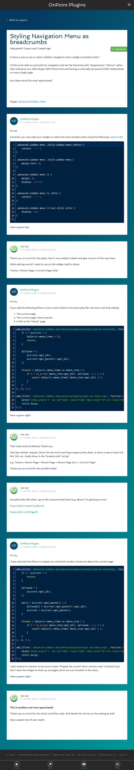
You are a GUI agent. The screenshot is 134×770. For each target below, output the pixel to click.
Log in (123, 755)
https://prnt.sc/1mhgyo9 (24, 512)
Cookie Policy (108, 755)
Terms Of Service (64, 755)
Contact (83, 768)
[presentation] (69, 182)
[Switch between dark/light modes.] (129, 4)
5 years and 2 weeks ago (38, 122)
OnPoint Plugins (67, 5)
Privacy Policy (87, 755)
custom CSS (116, 137)
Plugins (17, 768)
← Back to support (17, 20)
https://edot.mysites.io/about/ (27, 505)
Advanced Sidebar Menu (32, 101)
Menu (117, 768)
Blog (50, 768)
